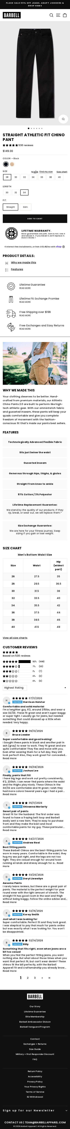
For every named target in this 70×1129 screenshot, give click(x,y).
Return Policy (35, 1071)
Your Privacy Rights (35, 1086)
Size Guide (35, 1049)
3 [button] (35, 978)
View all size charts (15, 637)
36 (42, 177)
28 (7, 177)
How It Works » (28, 238)
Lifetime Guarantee (35, 1011)
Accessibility (35, 1076)
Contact (35, 1039)
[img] (20, 698)
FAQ (35, 1059)
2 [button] (27, 978)
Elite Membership (35, 1016)
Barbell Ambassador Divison (35, 1021)
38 (50, 177)
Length (7, 186)
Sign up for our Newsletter (29, 1110)
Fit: (5, 200)
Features (17, 269)
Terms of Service (35, 1091)
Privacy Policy (34, 1081)
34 (33, 177)
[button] (11, 145)
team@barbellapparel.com (45, 1122)
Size (5, 171)
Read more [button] (9, 758)
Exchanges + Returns (35, 1044)
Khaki (12, 164)
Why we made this (23, 262)
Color (11, 158)
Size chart (62, 172)
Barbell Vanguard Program (35, 1026)
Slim (25, 207)
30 (16, 177)
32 (24, 177)
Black (5, 164)
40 (59, 177)
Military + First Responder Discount (35, 1054)
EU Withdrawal (35, 1097)
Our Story (35, 1006)
